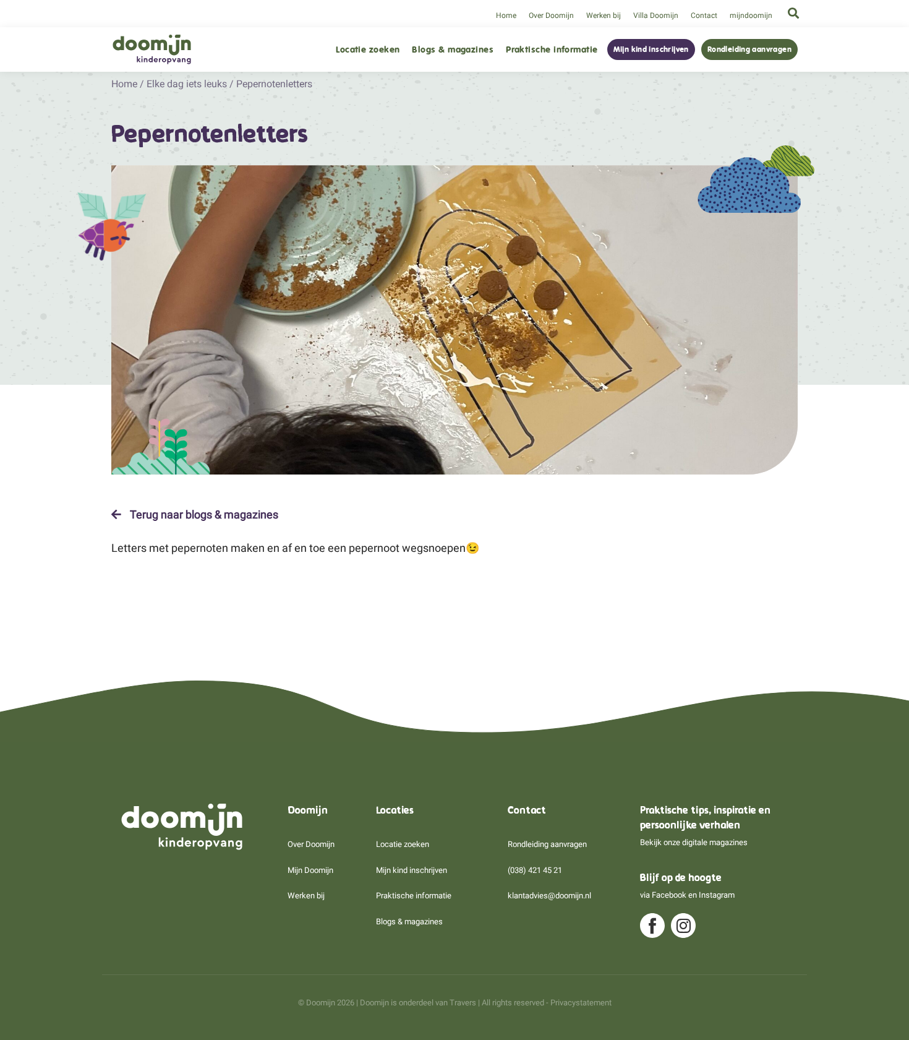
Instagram (717, 895)
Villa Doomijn (655, 15)
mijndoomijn (751, 15)
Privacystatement (581, 1002)
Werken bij (603, 15)
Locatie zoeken (367, 49)
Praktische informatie (551, 49)
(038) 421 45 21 (535, 870)
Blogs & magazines (452, 49)
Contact (704, 15)
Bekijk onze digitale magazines (694, 842)
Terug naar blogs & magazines (202, 515)
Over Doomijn (551, 15)
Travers (463, 1002)
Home (506, 15)
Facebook (669, 895)
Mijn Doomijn (310, 870)
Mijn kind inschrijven (651, 49)
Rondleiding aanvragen (749, 49)
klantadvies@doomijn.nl (549, 895)
